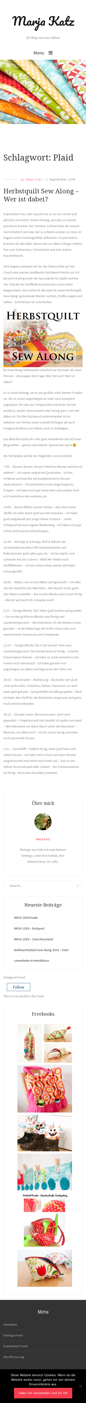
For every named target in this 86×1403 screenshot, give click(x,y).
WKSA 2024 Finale (26, 918)
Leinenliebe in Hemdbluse (31, 960)
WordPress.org (13, 1357)
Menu (38, 53)
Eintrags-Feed (13, 1335)
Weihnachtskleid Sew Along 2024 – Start (41, 950)
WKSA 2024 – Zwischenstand (33, 939)
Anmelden (10, 1324)
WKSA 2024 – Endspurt (29, 928)
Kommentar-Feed (15, 1346)
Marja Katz (43, 21)
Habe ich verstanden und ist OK (43, 1393)
